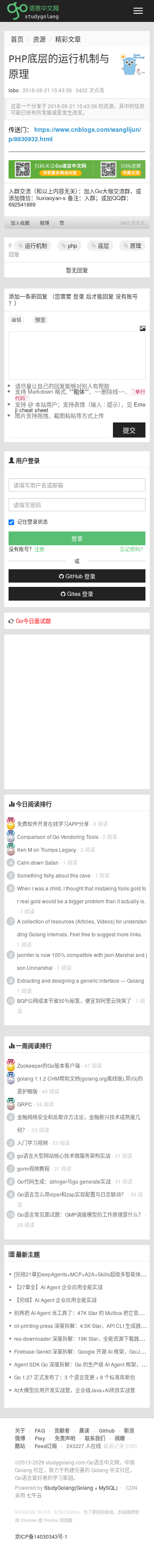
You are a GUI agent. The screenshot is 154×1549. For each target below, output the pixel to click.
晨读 (84, 1430)
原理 (134, 245)
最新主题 (28, 1254)
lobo (14, 90)
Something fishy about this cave (54, 875)
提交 (129, 429)
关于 (20, 1430)
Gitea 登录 (79, 593)
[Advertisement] (77, 712)
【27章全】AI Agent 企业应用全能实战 (58, 1287)
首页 (17, 38)
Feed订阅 (46, 1446)
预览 (40, 319)
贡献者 (62, 1430)
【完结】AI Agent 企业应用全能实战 (55, 1299)
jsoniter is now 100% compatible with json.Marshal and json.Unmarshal (82, 961)
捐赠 (120, 1438)
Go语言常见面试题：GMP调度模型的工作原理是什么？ (80, 1214)
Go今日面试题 (33, 621)
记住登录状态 (32, 521)
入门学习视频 (32, 1142)
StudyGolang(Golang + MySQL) (81, 1487)
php (71, 245)
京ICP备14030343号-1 (41, 1536)
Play (40, 1438)
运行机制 (35, 245)
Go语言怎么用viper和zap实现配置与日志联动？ (71, 1194)
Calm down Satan (38, 862)
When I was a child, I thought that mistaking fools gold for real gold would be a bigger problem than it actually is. (81, 894)
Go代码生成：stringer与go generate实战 (64, 1181)
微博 (44, 222)
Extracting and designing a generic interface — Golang (80, 980)
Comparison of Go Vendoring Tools (57, 836)
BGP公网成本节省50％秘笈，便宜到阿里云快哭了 (75, 1000)
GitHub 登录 (79, 576)
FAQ (40, 1430)
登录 (78, 296)
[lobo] (132, 63)
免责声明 (65, 1438)
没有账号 (127, 296)
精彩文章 (68, 38)
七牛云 (34, 1495)
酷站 (20, 1446)
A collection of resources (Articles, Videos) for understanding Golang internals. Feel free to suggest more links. (82, 927)
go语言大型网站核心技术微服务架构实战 (63, 1155)
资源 (39, 38)
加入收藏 (20, 222)
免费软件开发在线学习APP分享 (53, 823)
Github (107, 1430)
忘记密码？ (132, 549)
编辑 (16, 319)
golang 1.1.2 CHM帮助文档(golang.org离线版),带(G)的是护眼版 (80, 1085)
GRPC (24, 1104)
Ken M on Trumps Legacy (46, 849)
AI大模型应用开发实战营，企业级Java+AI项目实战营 (74, 1390)
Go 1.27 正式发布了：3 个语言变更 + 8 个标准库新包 (74, 1377)
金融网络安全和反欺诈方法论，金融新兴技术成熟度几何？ (78, 1123)
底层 (102, 245)
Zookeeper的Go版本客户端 (48, 1065)
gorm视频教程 (33, 1168)
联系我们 (95, 1438)
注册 (39, 549)
